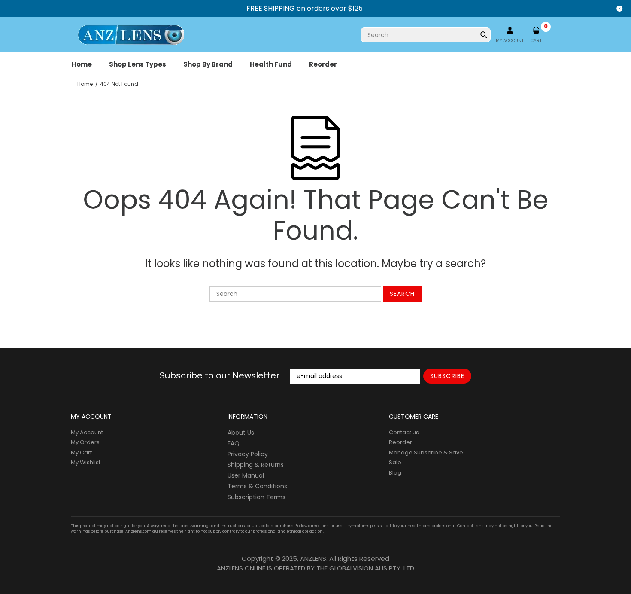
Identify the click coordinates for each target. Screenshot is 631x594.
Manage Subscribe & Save (426, 452)
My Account (87, 432)
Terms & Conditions (257, 486)
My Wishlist (85, 462)
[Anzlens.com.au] (131, 34)
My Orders (85, 442)
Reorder (400, 442)
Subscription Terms (256, 497)
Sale (395, 462)
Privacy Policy (248, 454)
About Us (241, 432)
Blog (395, 473)
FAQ (234, 443)
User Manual (246, 475)
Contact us (404, 432)
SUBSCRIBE (447, 376)
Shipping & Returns (256, 464)
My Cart (81, 452)
